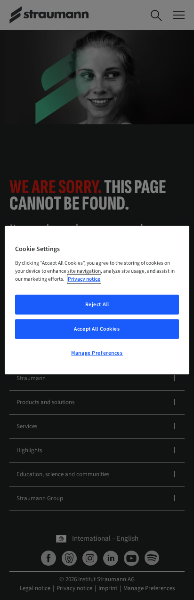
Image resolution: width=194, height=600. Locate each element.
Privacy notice (84, 279)
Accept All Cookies (97, 328)
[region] (97, 300)
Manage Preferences (96, 353)
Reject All (97, 304)
